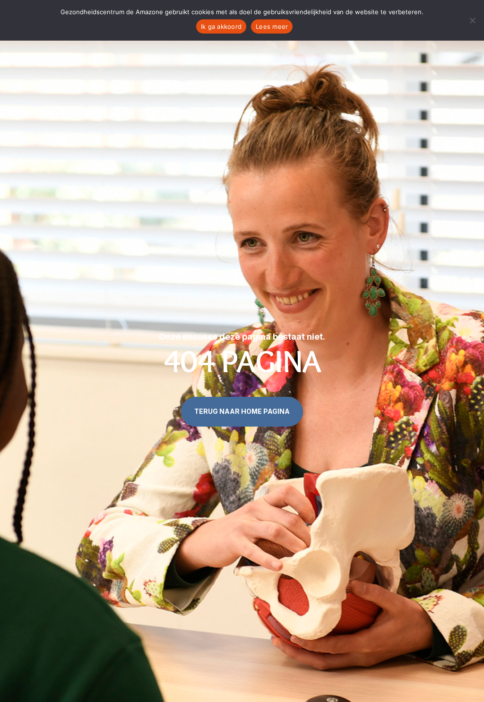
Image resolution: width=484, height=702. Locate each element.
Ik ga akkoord (221, 26)
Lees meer (272, 26)
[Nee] (472, 20)
